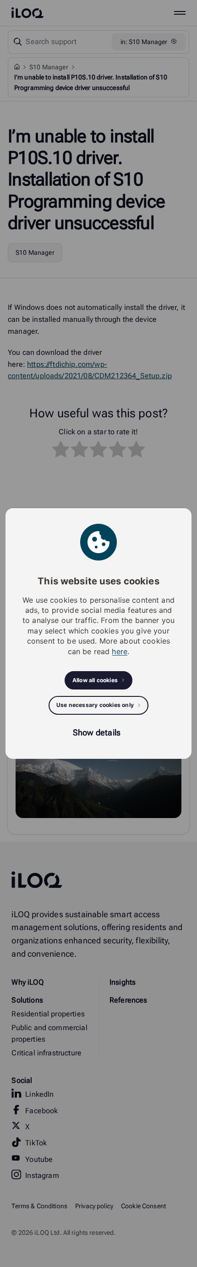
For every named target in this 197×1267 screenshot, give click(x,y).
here (119, 651)
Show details (96, 732)
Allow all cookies (95, 680)
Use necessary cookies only (95, 704)
